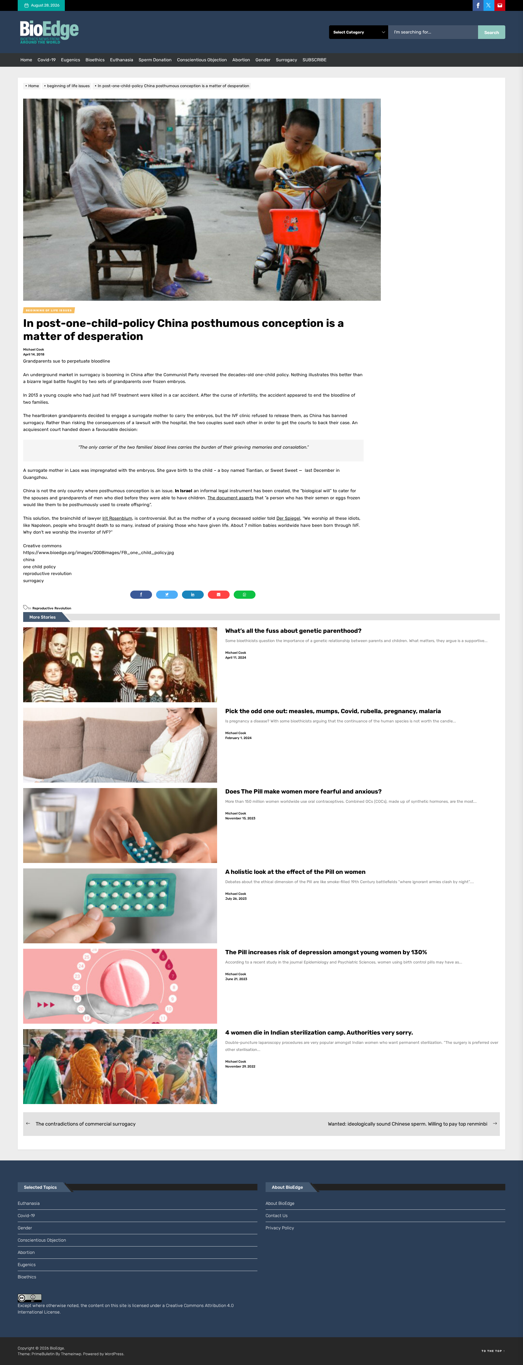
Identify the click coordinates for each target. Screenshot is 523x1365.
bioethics (95, 59)
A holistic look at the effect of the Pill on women (295, 871)
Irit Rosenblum (117, 518)
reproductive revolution (51, 608)
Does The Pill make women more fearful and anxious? (303, 791)
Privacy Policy (280, 1227)
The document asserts (231, 497)
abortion (241, 59)
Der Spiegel (288, 518)
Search (491, 32)
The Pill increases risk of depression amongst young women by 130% (326, 952)
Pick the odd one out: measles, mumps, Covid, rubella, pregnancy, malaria (333, 711)
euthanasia (121, 59)
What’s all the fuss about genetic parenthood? (294, 630)
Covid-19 (47, 59)
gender (263, 59)
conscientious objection (202, 59)
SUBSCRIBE (315, 59)
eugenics (70, 59)
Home (26, 59)
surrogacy (286, 59)
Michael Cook (33, 349)
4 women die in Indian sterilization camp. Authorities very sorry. (320, 1032)
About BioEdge (280, 1203)
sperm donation (155, 59)
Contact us (277, 1215)
